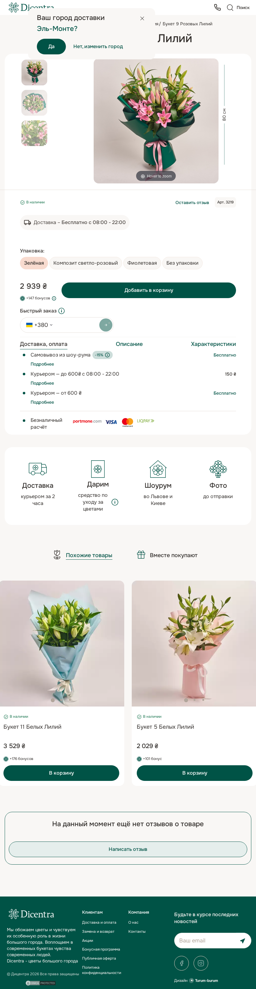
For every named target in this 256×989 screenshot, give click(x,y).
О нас (133, 922)
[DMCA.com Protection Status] (40, 983)
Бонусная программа (101, 949)
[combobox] (37, 325)
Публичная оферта (99, 958)
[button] (53, 700)
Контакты (136, 931)
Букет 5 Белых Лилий (165, 726)
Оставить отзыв (192, 202)
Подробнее (42, 364)
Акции (87, 940)
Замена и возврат (98, 931)
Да (51, 46)
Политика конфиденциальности (101, 970)
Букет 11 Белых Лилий (32, 726)
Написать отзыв (128, 849)
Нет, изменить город (98, 46)
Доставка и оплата (99, 922)
